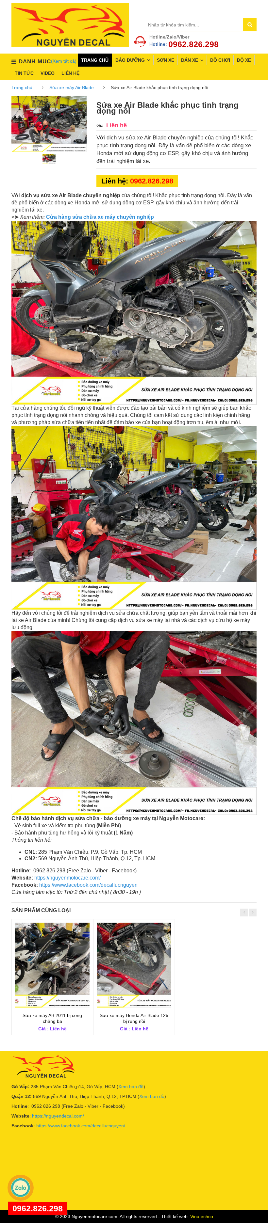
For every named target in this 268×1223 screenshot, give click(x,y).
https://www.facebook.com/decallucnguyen (88, 885)
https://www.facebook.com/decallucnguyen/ (80, 1125)
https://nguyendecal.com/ (58, 1116)
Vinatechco (201, 1216)
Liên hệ (70, 73)
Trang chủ (95, 60)
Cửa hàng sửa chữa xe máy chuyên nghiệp (100, 217)
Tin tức (24, 73)
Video (48, 73)
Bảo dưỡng (130, 60)
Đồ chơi (220, 60)
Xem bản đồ (130, 1086)
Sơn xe (165, 60)
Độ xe (244, 60)
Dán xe (189, 60)
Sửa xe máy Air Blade (71, 87)
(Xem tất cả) (63, 61)
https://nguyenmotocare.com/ (67, 878)
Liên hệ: (137, 181)
